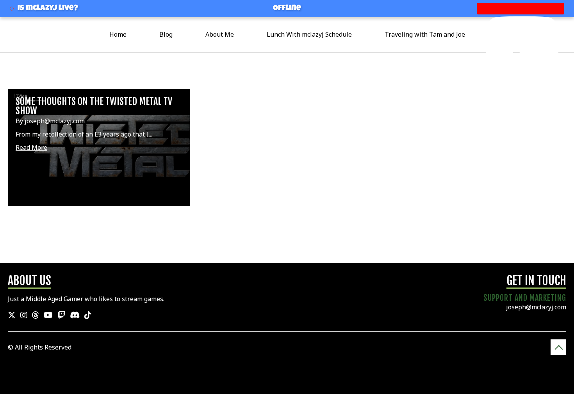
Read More (31, 147)
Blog (166, 34)
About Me (219, 34)
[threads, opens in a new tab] (35, 315)
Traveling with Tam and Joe (425, 34)
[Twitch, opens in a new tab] (61, 315)
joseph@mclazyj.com (536, 307)
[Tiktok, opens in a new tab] (87, 315)
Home (118, 34)
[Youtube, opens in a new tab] (48, 315)
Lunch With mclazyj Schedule (309, 34)
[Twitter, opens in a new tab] (12, 315)
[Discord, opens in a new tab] (75, 315)
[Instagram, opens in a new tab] (23, 315)
